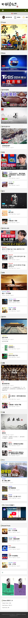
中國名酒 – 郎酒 (12, 220)
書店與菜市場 (5, 383)
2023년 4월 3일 (5, 482)
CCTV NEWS (5, 67)
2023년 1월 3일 (11, 489)
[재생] (3, 519)
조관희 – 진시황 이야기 (14, 496)
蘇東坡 (4, 433)
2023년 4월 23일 (5, 385)
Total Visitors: (5, 605)
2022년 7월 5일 (11, 259)
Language (4, 335)
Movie (9, 44)
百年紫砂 (4, 104)
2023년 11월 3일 (5, 69)
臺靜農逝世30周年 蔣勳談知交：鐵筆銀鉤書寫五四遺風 (16, 453)
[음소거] (22, 519)
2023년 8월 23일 (5, 48)
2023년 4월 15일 (12, 399)
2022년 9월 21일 (5, 339)
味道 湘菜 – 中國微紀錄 (8, 205)
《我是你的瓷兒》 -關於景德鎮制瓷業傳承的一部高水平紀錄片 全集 (17, 175)
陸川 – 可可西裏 (6, 293)
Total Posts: (5, 607)
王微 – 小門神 (12, 309)
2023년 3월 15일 (5, 206)
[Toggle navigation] (3, 10)
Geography (5, 142)
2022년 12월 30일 (12, 498)
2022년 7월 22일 (12, 445)
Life (3, 118)
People (3, 431)
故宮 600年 (5, 337)
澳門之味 (10, 212)
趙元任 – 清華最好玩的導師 (15, 444)
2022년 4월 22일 (12, 357)
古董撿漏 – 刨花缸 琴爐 (14, 404)
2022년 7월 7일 (11, 222)
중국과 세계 (4, 247)
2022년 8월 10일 (5, 121)
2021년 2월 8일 (11, 455)
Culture (4, 102)
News (3, 65)
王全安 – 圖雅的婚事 (14, 300)
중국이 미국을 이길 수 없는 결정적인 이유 (13, 249)
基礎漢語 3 (11, 347)
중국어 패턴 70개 (13, 355)
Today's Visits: (5, 603)
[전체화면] (24, 519)
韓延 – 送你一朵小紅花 (10, 46)
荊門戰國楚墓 (12, 488)
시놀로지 (12, 48)
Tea (8, 102)
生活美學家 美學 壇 (7, 120)
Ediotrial (4, 44)
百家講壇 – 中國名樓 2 (8, 145)
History (4, 478)
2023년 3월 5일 (5, 105)
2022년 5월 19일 (12, 348)
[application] (14, 513)
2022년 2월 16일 (5, 147)
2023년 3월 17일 (5, 250)
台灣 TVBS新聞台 (7, 84)
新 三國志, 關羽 (6, 480)
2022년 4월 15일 (12, 268)
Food (3, 203)
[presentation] (24, 22)
